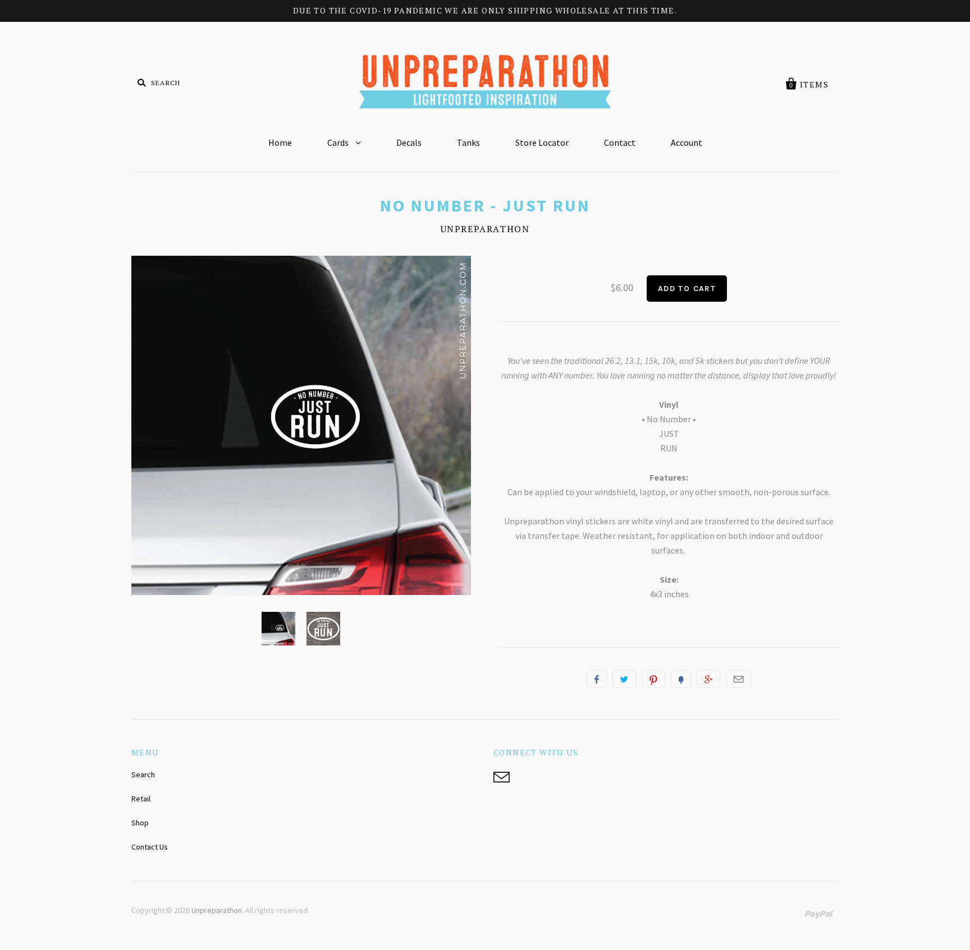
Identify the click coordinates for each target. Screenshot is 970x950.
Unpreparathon (485, 229)
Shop (140, 823)
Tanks (468, 142)
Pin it (653, 679)
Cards (338, 142)
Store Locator (542, 142)
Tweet (624, 679)
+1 (708, 679)
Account (686, 142)
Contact (619, 142)
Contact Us (149, 847)
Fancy (681, 679)
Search (143, 774)
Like (597, 679)
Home (280, 142)
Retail (140, 799)
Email (738, 679)
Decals (409, 142)
